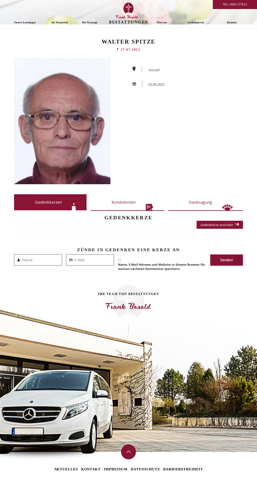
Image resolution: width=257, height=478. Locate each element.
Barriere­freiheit (183, 469)
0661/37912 (238, 4)
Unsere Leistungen (25, 22)
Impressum (115, 469)
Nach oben (128, 451)
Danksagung (200, 202)
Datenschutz (145, 469)
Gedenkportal (196, 22)
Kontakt (232, 22)
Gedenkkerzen (48, 202)
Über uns (162, 22)
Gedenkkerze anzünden (217, 225)
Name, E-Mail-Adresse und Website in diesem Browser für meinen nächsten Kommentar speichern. (161, 266)
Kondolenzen (124, 202)
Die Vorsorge (90, 22)
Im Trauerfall (60, 22)
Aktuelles (66, 469)
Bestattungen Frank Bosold (128, 13)
